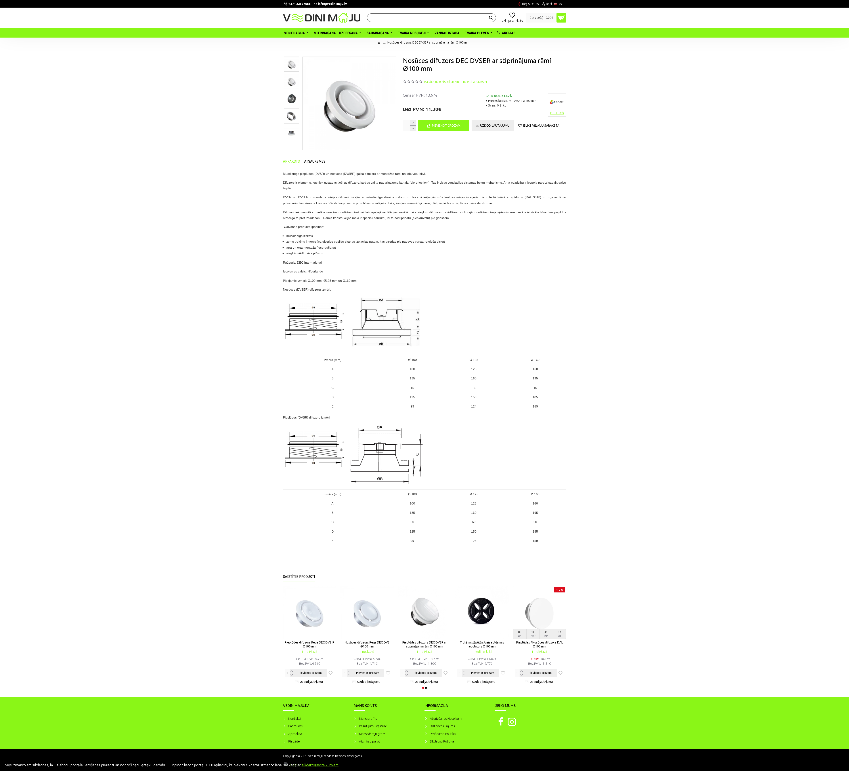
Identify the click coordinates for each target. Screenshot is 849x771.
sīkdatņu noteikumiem (320, 765)
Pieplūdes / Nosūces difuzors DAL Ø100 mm (539, 644)
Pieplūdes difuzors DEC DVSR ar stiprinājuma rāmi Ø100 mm (424, 644)
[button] (423, 688)
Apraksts (291, 161)
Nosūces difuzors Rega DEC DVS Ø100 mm (367, 644)
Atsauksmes (314, 161)
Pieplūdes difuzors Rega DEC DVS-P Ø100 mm (309, 644)
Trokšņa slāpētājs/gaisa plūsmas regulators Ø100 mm (482, 644)
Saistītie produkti (299, 576)
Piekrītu (838, 764)
